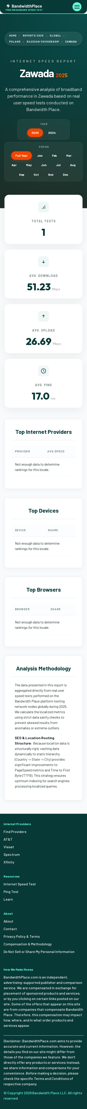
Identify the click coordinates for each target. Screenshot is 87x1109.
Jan (40, 155)
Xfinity (9, 862)
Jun (44, 165)
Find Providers (15, 831)
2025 (35, 133)
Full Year (21, 155)
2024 (52, 133)
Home (13, 35)
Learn (8, 899)
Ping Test (11, 891)
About (8, 921)
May (29, 165)
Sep (21, 174)
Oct (36, 174)
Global (55, 35)
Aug (73, 165)
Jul (58, 165)
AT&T (8, 839)
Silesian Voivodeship (43, 41)
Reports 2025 (33, 35)
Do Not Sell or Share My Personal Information (39, 951)
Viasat (9, 847)
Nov (51, 174)
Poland (15, 41)
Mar (69, 155)
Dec (65, 174)
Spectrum (12, 854)
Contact (10, 929)
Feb (54, 155)
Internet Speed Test (20, 884)
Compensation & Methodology (28, 944)
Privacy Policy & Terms (22, 936)
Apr (14, 165)
